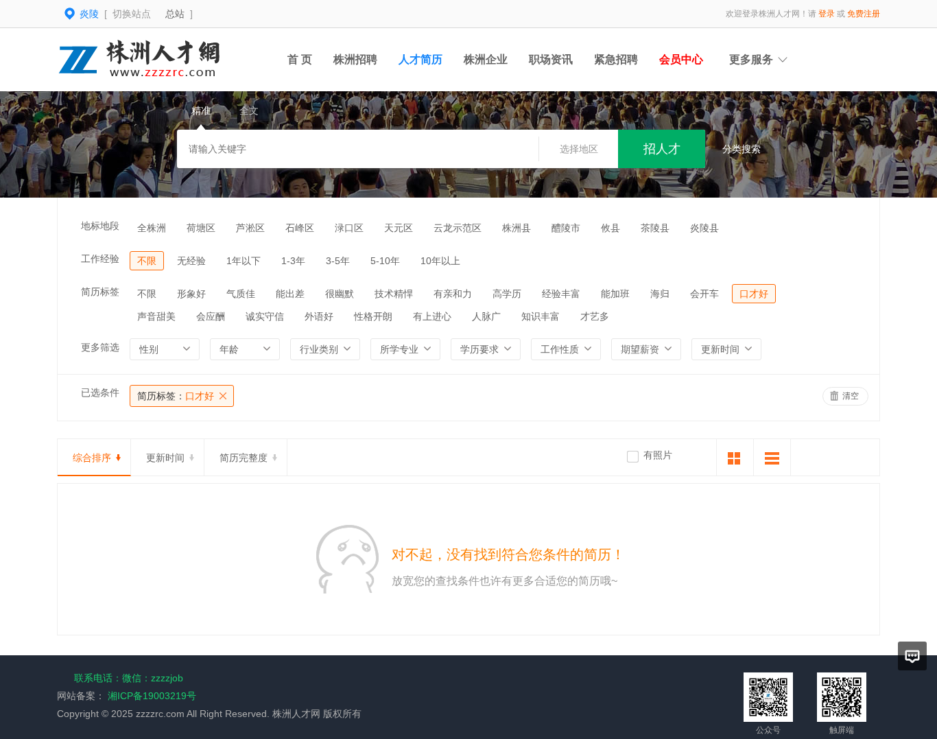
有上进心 (432, 316)
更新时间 (165, 457)
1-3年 (293, 260)
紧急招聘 (616, 59)
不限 (146, 260)
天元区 (398, 227)
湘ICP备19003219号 (152, 695)
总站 (175, 13)
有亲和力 (453, 293)
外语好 (319, 316)
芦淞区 (250, 227)
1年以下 (243, 260)
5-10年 (385, 260)
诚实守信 (265, 316)
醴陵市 (565, 227)
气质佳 (240, 293)
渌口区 (349, 227)
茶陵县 (655, 227)
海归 (659, 293)
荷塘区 (201, 227)
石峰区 (299, 227)
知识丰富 (540, 316)
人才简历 (420, 59)
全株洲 (151, 227)
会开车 (704, 293)
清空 (850, 396)
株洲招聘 (355, 59)
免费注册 (863, 14)
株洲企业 (486, 59)
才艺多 (594, 316)
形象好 (191, 293)
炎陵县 (704, 227)
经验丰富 (561, 293)
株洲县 (516, 227)
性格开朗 (373, 316)
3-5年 (338, 260)
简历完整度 (244, 457)
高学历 (507, 293)
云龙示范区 (458, 227)
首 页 (299, 59)
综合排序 (92, 457)
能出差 (290, 293)
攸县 (610, 227)
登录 (826, 14)
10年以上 (440, 260)
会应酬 (210, 316)
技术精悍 (394, 293)
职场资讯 (551, 59)
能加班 (615, 293)
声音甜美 (156, 316)
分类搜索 (741, 148)
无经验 (191, 260)
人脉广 (486, 316)
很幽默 (339, 293)
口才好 (753, 293)
